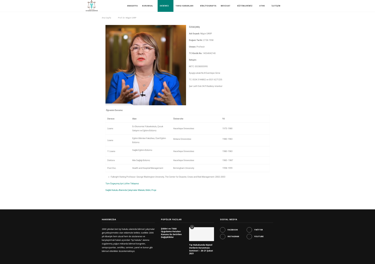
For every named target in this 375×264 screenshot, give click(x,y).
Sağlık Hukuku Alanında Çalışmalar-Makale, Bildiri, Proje (130, 190)
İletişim (276, 6)
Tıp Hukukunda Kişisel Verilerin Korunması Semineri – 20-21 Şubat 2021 (201, 249)
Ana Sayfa (106, 17)
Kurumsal (147, 6)
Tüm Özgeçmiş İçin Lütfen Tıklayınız (122, 183)
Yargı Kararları (185, 6)
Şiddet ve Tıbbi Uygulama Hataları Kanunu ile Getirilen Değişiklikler (171, 233)
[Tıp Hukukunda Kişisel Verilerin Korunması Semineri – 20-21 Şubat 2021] (201, 234)
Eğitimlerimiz (245, 6)
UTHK (262, 6)
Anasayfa (132, 6)
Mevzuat (225, 6)
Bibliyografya (208, 6)
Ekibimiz (164, 6)
